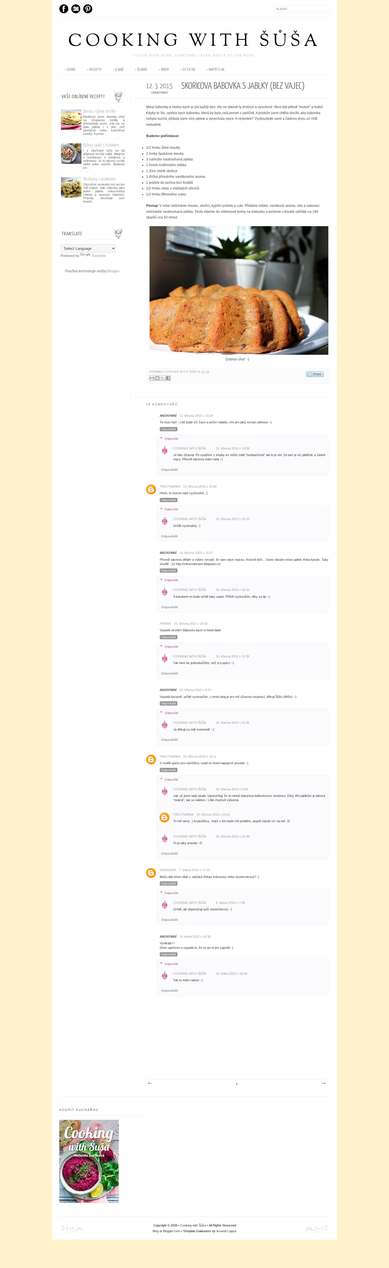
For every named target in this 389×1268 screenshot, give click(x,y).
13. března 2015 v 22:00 (200, 486)
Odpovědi (171, 438)
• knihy (164, 69)
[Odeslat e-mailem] (152, 378)
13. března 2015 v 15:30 (196, 415)
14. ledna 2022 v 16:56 (231, 973)
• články (141, 69)
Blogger (113, 271)
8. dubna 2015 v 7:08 (230, 902)
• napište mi (215, 69)
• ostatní (187, 69)
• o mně (118, 69)
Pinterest (87, 8)
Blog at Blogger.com (166, 1231)
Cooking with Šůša (194, 41)
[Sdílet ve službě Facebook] (168, 378)
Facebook (63, 8)
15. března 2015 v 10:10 (232, 519)
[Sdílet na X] (162, 378)
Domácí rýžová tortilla (99, 111)
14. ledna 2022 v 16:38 (195, 936)
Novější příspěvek (149, 1083)
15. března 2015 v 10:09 (232, 448)
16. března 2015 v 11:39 (232, 656)
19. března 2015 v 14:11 (199, 756)
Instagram (75, 8)
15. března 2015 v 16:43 (191, 623)
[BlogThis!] (157, 378)
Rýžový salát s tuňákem (101, 145)
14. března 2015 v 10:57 (196, 552)
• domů (70, 69)
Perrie (165, 623)
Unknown (168, 870)
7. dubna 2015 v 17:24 (194, 870)
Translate (98, 256)
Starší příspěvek (323, 1083)
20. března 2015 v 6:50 (232, 789)
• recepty (94, 69)
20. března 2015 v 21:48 (232, 836)
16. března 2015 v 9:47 (195, 690)
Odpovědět (168, 429)
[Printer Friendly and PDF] (315, 374)
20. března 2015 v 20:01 (213, 814)
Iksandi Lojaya (226, 1231)
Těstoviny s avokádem (99, 179)
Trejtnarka (170, 486)
